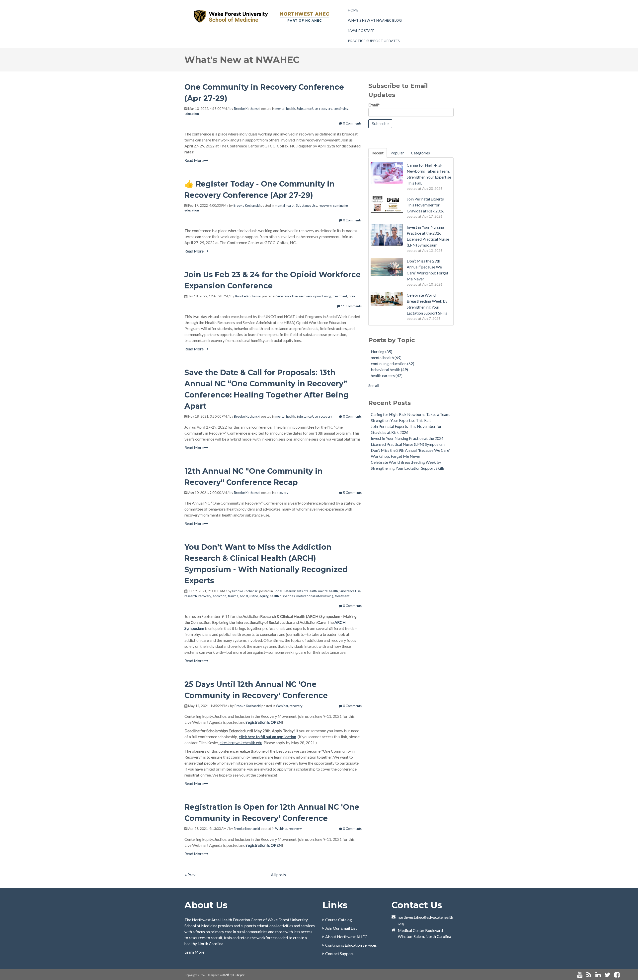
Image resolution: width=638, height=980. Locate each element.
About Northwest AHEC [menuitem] (346, 936)
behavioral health (389, 369)
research (190, 596)
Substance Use (307, 109)
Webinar (282, 706)
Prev (191, 874)
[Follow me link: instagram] (624, 975)
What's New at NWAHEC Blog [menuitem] (375, 20)
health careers (386, 375)
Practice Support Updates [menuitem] (374, 41)
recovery (325, 109)
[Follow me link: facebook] (617, 975)
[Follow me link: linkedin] (598, 975)
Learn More (194, 952)
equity (263, 596)
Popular (397, 152)
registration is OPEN (264, 722)
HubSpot (238, 975)
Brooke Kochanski (247, 109)
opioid (318, 296)
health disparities (282, 596)
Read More (194, 160)
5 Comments (352, 493)
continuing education (392, 363)
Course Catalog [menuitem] (338, 919)
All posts (278, 874)
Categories (420, 152)
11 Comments (351, 306)
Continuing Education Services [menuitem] (351, 945)
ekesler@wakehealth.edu (241, 742)
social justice (249, 596)
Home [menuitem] (353, 10)
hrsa (352, 296)
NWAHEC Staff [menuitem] (361, 30)
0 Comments (352, 123)
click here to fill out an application (267, 736)
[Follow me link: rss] (588, 975)
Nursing (381, 351)
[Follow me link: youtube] (579, 975)
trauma (233, 596)
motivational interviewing (314, 596)
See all (373, 385)
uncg (327, 296)
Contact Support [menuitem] (339, 953)
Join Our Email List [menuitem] (341, 928)
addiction (219, 596)
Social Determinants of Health (295, 591)
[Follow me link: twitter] (607, 975)
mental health (285, 109)
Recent (378, 152)
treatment (339, 296)
